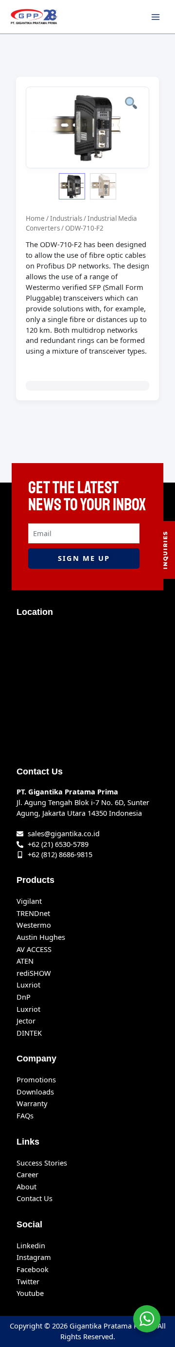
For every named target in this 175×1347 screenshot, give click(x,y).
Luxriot (28, 984)
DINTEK (29, 1033)
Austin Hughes (41, 937)
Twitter (28, 1281)
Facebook (33, 1269)
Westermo (34, 925)
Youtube (30, 1293)
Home (35, 218)
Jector (26, 1020)
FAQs (25, 1115)
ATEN (25, 961)
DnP (24, 997)
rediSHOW (34, 973)
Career (27, 1174)
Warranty (32, 1103)
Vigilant (29, 901)
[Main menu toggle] (155, 16)
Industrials (66, 218)
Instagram (34, 1257)
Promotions (36, 1079)
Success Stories (42, 1162)
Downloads (35, 1091)
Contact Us (34, 1198)
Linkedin (31, 1245)
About (26, 1186)
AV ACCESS (34, 949)
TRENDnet (33, 913)
